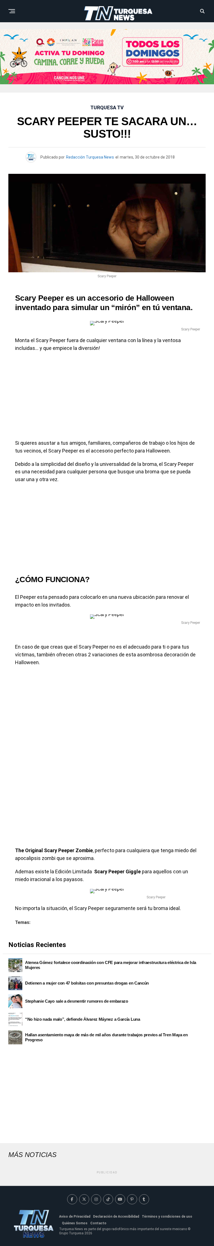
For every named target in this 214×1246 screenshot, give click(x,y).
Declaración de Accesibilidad (116, 1216)
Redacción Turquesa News (90, 157)
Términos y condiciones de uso (167, 1216)
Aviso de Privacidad (74, 1216)
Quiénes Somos (74, 1223)
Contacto (98, 1223)
